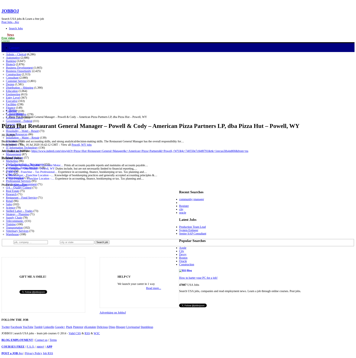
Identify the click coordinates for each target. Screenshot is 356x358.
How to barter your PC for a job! (198, 277)
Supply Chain (14, 217)
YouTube (28, 327)
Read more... (153, 288)
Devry (183, 254)
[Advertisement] (178, 80)
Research (11, 194)
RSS (87, 333)
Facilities (11, 104)
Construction (13, 74)
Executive (12, 101)
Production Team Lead (192, 226)
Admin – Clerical (16, 54)
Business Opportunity (18, 71)
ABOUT (40, 346)
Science (10, 207)
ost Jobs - (10, 22)
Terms (53, 340)
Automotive (13, 57)
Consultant (12, 77)
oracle (182, 212)
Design (10, 84)
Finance (10, 107)
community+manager (191, 199)
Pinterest (78, 327)
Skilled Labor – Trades (19, 211)
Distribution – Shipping (19, 87)
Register (184, 206)
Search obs (16, 28)
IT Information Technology (22, 147)
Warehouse (12, 234)
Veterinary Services (17, 230)
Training (11, 224)
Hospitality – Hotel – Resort (22, 131)
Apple (182, 247)
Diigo (112, 327)
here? (54, 242)
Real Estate (12, 191)
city (181, 209)
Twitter (5, 327)
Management (13, 154)
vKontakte (90, 327)
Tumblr (38, 327)
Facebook (16, 327)
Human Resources (16, 134)
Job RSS (48, 353)
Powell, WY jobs (82, 144)
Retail (9, 201)
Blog (189, 270)
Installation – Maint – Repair (22, 137)
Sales (9, 204)
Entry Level (13, 97)
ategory (14, 47)
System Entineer (188, 230)
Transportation (14, 227)
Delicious (102, 327)
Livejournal (133, 327)
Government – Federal (19, 121)
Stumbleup (147, 327)
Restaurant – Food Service (21, 197)
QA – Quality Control (19, 187)
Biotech (10, 64)
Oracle (183, 261)
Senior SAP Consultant (192, 233)
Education (12, 91)
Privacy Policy (33, 353)
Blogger (121, 327)
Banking (11, 61)
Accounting (13, 51)
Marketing (12, 161)
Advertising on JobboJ (113, 312)
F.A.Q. (31, 346)
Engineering (13, 94)
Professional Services (18, 181)
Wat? (9, 242)
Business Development (19, 67)
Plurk (69, 327)
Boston (183, 257)
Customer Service (16, 81)
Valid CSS (75, 333)
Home (12, 110)
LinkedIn (48, 327)
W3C (97, 333)
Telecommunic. (15, 221)
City (181, 251)
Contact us (41, 340)
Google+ (60, 327)
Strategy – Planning (17, 214)
